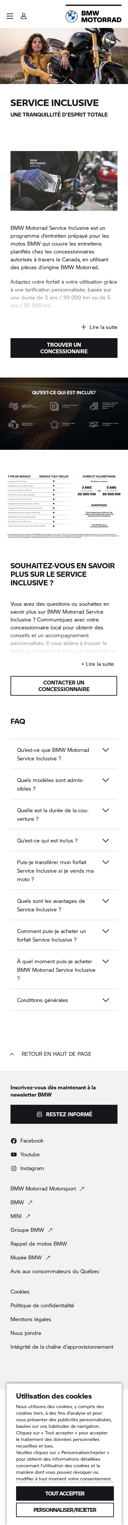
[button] (10, 16)
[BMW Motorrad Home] (93, 16)
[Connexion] (24, 14)
